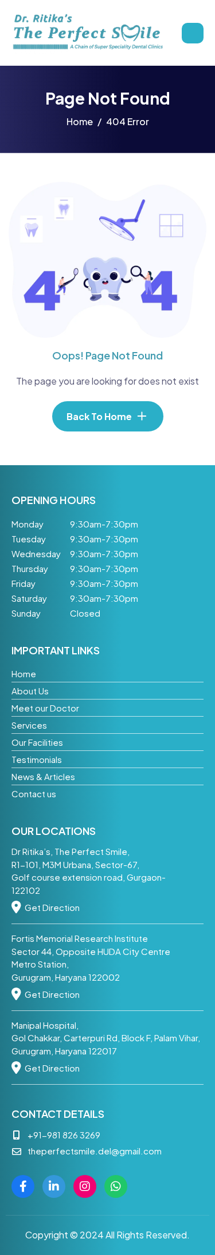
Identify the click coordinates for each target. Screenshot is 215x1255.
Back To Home (99, 416)
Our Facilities (37, 742)
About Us (30, 690)
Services (29, 725)
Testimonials (36, 759)
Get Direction (52, 907)
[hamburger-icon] (193, 33)
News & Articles (43, 776)
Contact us (33, 793)
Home (23, 673)
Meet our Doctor (45, 707)
